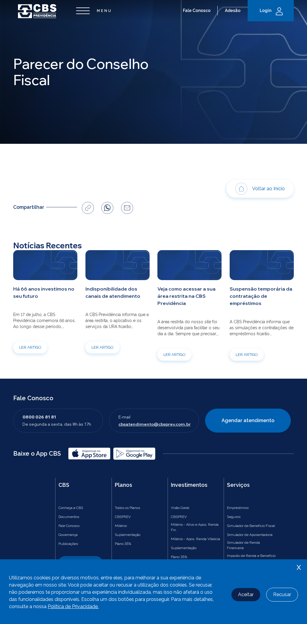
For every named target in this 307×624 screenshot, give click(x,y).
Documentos (68, 517)
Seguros (233, 517)
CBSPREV (123, 517)
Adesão (232, 10)
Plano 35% (123, 544)
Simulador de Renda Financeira (243, 545)
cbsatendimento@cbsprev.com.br (154, 424)
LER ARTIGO (30, 347)
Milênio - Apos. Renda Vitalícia (195, 539)
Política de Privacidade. (73, 606)
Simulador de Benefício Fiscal (251, 526)
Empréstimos (238, 508)
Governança (68, 535)
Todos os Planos (127, 508)
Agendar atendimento (248, 420)
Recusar (282, 594)
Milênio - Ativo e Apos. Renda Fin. (195, 527)
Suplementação (127, 535)
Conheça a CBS (70, 508)
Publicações (68, 544)
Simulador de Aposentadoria (250, 535)
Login (265, 10)
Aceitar (246, 594)
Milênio (121, 526)
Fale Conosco (196, 10)
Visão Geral (180, 508)
